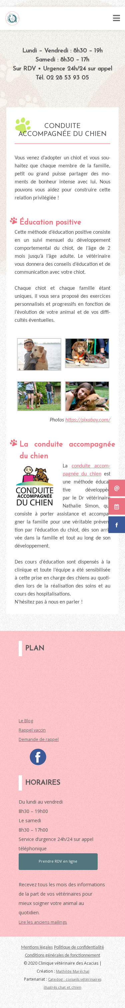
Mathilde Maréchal (72, 971)
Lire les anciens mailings (43, 922)
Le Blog (26, 721)
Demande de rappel (39, 739)
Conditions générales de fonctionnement (62, 955)
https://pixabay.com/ (87, 420)
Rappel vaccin (32, 730)
